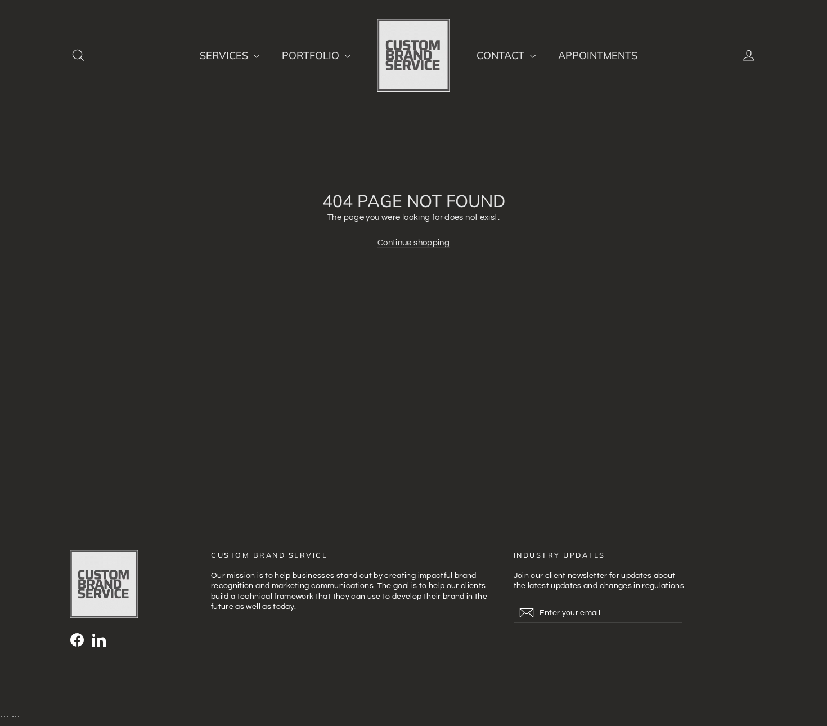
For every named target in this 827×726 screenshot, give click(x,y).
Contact (502, 55)
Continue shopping (413, 243)
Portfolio (312, 55)
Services (225, 55)
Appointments (597, 55)
